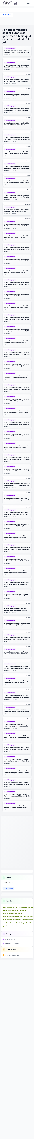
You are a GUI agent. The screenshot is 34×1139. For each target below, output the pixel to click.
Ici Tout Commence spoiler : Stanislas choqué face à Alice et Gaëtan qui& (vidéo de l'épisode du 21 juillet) (16, 67)
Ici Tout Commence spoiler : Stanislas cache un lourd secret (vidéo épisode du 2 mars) (16, 168)
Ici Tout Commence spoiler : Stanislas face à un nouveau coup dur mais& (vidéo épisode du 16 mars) (16, 81)
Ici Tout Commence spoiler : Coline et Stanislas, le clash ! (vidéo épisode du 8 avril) (17, 526)
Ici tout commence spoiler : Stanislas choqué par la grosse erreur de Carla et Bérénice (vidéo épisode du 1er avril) (17, 459)
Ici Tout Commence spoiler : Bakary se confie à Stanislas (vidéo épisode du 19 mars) (17, 625)
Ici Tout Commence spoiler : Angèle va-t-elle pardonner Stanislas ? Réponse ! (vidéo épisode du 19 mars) (17, 639)
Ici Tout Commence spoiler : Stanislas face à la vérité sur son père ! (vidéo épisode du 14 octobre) (16, 307)
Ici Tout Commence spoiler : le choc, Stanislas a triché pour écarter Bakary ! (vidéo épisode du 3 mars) (17, 514)
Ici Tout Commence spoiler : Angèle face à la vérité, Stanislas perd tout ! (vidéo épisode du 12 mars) (16, 668)
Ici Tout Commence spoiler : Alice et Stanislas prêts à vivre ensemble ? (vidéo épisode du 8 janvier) (16, 572)
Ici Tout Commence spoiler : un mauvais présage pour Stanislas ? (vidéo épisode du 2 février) (15, 726)
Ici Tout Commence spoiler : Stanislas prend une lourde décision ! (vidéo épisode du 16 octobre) (16, 296)
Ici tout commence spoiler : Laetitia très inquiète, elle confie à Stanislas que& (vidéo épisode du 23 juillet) (16, 761)
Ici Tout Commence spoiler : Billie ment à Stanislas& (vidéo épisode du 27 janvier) (16, 737)
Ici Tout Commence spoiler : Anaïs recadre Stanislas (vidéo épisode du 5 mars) (16, 500)
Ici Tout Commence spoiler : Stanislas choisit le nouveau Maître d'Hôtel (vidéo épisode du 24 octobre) (16, 226)
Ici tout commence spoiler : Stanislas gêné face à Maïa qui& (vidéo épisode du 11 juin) (16, 52)
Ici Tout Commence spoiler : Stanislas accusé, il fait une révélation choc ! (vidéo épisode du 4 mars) (16, 153)
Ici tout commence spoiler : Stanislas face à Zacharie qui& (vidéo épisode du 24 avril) (17, 424)
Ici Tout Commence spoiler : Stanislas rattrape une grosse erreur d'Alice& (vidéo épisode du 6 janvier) (16, 197)
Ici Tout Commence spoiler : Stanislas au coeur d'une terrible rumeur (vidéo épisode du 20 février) (17, 182)
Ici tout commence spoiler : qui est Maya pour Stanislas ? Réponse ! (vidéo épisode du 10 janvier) (17, 796)
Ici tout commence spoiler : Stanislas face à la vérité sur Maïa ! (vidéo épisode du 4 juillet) (16, 366)
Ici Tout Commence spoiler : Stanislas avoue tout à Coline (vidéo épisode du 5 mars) (17, 139)
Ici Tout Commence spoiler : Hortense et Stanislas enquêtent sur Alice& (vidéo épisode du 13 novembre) (16, 584)
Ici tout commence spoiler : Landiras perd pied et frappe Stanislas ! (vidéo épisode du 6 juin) (16, 772)
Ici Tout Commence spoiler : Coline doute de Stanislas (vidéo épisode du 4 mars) (17, 711)
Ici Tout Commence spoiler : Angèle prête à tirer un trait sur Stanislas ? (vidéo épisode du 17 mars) (16, 653)
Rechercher (7, 15)
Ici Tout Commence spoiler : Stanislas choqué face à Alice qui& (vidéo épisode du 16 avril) (16, 237)
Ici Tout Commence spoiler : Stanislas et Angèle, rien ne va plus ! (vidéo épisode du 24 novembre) (16, 211)
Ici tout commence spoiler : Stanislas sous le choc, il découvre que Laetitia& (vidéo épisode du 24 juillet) (17, 354)
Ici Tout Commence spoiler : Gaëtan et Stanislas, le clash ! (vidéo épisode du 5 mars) (17, 549)
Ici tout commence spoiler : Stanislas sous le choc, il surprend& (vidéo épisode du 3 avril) (16, 447)
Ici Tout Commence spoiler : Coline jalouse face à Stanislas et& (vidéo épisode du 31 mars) (15, 610)
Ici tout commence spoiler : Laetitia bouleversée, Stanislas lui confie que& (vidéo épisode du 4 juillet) (17, 596)
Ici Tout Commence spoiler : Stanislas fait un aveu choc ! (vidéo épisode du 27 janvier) (16, 261)
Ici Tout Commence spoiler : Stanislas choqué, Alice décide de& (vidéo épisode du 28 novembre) (16, 272)
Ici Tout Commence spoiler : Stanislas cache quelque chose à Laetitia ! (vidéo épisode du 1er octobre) (17, 331)
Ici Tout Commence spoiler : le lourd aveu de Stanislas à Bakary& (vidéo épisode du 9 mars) (16, 697)
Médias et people (10, 48)
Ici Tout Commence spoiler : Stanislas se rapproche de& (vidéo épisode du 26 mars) (17, 249)
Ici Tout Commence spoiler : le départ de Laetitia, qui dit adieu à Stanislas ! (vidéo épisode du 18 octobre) (16, 749)
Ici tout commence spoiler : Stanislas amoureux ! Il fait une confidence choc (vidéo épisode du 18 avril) (17, 436)
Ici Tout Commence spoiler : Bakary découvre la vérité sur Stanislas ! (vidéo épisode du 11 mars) (16, 682)
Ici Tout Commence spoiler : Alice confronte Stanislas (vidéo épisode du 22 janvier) (17, 561)
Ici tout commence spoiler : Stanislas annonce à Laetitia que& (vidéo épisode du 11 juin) (16, 401)
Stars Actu (7, 54)
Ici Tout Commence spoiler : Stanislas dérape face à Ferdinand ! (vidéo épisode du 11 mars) (16, 96)
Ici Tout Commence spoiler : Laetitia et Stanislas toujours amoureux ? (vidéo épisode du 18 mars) (17, 485)
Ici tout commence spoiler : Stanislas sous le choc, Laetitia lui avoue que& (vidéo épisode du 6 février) (16, 471)
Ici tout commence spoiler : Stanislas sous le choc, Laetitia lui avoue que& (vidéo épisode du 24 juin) (16, 389)
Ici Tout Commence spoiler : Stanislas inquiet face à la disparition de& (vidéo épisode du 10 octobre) (17, 319)
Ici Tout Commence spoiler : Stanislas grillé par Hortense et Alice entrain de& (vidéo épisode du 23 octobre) (16, 284)
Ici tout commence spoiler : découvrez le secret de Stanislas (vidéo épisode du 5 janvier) (17, 807)
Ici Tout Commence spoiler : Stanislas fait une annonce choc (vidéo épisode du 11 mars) (16, 110)
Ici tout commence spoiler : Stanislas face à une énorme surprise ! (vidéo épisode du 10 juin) (16, 412)
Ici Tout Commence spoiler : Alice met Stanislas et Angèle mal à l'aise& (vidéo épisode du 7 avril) (16, 537)
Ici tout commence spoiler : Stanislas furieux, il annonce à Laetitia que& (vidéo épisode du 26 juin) (16, 377)
